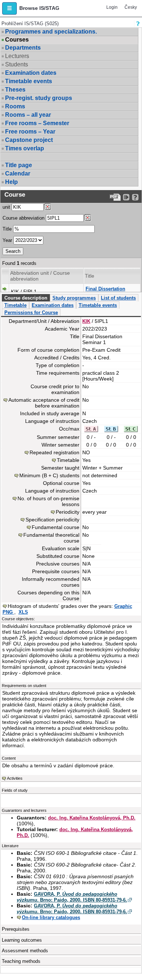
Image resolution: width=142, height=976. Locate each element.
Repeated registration (54, 452)
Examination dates (30, 73)
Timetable (15, 305)
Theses (15, 89)
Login (112, 7)
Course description (25, 298)
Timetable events (28, 81)
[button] (9, 8)
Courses (17, 39)
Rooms (15, 106)
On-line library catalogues (51, 917)
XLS (23, 612)
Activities (15, 778)
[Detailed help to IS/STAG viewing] (135, 197)
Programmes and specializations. (51, 31)
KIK (86, 321)
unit (6, 207)
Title (7, 229)
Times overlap (24, 148)
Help (11, 182)
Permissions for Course (31, 312)
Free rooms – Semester (37, 123)
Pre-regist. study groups (38, 98)
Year (7, 240)
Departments (23, 48)
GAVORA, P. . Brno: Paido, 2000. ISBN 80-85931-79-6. (72, 897)
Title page (18, 165)
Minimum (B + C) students (49, 475)
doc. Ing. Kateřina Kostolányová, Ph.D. (91, 818)
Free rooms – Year (30, 131)
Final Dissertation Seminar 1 (105, 291)
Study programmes (74, 298)
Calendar (17, 173)
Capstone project (29, 140)
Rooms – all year (28, 115)
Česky (131, 7)
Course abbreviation (23, 218)
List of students (118, 298)
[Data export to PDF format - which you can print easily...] (115, 197)
